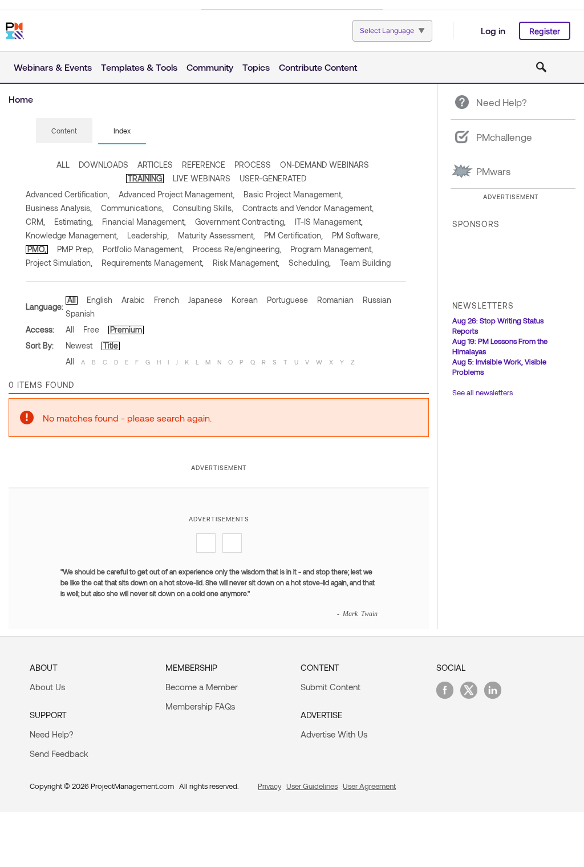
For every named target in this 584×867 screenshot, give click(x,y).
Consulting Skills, (203, 208)
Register (544, 31)
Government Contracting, (240, 221)
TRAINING (145, 178)
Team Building (365, 263)
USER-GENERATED (273, 178)
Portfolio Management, (143, 249)
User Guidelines (312, 786)
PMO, (36, 249)
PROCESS (252, 164)
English (99, 300)
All (71, 300)
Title (110, 345)
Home (21, 99)
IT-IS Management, (329, 221)
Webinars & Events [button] (53, 67)
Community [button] (209, 67)
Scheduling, (310, 263)
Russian (377, 300)
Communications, (132, 208)
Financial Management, (144, 221)
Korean (245, 300)
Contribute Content (318, 67)
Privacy (269, 786)
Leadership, (148, 235)
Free (91, 329)
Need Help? (52, 734)
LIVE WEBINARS (201, 178)
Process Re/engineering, (237, 249)
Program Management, (331, 249)
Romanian (335, 300)
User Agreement (369, 786)
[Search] (541, 67)
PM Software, (356, 235)
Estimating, (73, 221)
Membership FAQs (200, 706)
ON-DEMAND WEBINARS (324, 164)
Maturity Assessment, (216, 235)
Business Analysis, (59, 208)
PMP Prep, (75, 249)
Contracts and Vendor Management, (308, 208)
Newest (79, 345)
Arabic (133, 300)
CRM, (35, 221)
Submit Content (330, 687)
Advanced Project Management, (176, 194)
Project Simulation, (59, 263)
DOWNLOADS (103, 164)
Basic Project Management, (293, 194)
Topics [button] (256, 67)
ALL (63, 164)
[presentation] (64, 130)
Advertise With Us (334, 734)
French (166, 300)
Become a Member (201, 687)
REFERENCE (203, 164)
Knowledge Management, (72, 235)
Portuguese (287, 300)
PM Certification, (293, 235)
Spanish (80, 313)
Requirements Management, (153, 263)
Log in (493, 30)
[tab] (64, 131)
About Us (47, 687)
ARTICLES (155, 164)
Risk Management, (246, 263)
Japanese (205, 300)
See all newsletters (482, 392)
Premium (126, 329)
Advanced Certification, (68, 194)
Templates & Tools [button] (139, 67)
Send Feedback (59, 753)
